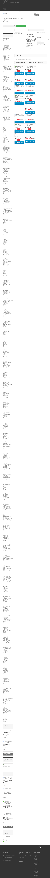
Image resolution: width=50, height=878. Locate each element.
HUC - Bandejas (6, 631)
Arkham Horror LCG (6, 642)
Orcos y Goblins (6, 258)
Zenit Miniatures (6, 427)
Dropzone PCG (5, 602)
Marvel (4, 305)
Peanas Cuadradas (6, 46)
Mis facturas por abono (7, 857)
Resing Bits (5, 375)
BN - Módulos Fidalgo (7, 534)
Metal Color (5, 475)
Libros (4, 720)
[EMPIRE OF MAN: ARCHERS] (30, 124)
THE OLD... (28, 89)
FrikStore (4, 721)
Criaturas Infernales (6, 357)
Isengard (4, 279)
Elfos (4, 269)
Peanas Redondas (6, 45)
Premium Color (5, 476)
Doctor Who (5, 676)
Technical (4, 230)
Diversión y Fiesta (6, 666)
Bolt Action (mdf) (6, 87)
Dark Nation (5, 415)
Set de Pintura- (5, 232)
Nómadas (4, 342)
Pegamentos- (5, 238)
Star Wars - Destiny (6, 653)
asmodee (4, 643)
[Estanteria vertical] (7, 730)
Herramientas (5, 488)
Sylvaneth (5, 137)
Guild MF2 (5, 401)
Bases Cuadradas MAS (7, 580)
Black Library (5, 293)
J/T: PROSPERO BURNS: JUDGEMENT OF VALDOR (8, 806)
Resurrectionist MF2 (6, 398)
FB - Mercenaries (6, 315)
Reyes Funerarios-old (7, 261)
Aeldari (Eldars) (5, 150)
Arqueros (4, 434)
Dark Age (4, 309)
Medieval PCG (5, 591)
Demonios (5, 251)
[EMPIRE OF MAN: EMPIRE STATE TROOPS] (30, 105)
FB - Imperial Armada (7, 313)
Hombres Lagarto (6, 254)
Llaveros (4, 718)
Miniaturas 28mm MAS (7, 581)
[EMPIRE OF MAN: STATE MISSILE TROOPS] (20, 115)
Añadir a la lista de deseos (42, 44)
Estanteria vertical (6, 732)
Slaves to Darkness (6, 132)
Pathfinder (5, 712)
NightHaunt (5, 125)
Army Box (5, 351)
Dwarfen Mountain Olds (7, 191)
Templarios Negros (6, 178)
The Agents (5, 683)
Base (4, 223)
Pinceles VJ (5, 454)
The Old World (5, 186)
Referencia (28, 43)
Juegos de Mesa (6, 641)
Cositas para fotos (6, 92)
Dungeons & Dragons (7, 714)
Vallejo (4, 584)
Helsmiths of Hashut (6, 117)
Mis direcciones (6, 858)
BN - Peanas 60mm (6, 528)
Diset (4, 667)
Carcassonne (5, 660)
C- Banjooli (5, 618)
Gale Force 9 (5, 535)
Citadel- (4, 221)
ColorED (4, 607)
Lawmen (4, 418)
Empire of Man (5, 193)
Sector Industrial (6, 381)
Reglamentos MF (6, 393)
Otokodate (5, 361)
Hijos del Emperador (6, 168)
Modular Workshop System (8, 300)
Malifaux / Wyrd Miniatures (7, 384)
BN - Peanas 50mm (6, 527)
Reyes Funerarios (6, 189)
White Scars (5, 183)
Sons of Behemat (6, 133)
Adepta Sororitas (6, 146)
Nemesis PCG (5, 586)
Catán (4, 659)
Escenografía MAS (6, 578)
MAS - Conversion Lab (7, 577)
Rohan (4, 272)
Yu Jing (4, 347)
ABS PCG (5, 589)
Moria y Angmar (6, 280)
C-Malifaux (5, 625)
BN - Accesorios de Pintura (8, 520)
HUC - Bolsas (5, 635)
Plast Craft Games (6, 585)
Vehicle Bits (5, 371)
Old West (4, 82)
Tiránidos (4, 179)
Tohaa (4, 346)
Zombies (4, 704)
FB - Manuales (5, 316)
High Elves (5, 194)
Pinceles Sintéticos (6, 235)
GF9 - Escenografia (6, 540)
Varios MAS (5, 579)
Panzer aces (5, 445)
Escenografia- (5, 240)
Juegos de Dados (6, 681)
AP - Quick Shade (6, 497)
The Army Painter (6, 490)
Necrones (4, 172)
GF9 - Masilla (5, 537)
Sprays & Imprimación (7, 474)
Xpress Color (5, 452)
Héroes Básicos (6, 356)
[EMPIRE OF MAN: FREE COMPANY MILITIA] (30, 66)
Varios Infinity (5, 639)
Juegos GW (5, 242)
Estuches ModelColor (7, 464)
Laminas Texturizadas (7, 598)
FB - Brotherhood (6, 311)
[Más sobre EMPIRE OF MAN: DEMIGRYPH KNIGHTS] (8, 764)
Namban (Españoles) (6, 366)
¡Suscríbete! (7, 836)
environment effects (6, 480)
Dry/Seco (4, 225)
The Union (5, 423)
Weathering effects (6, 477)
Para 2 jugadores (6, 691)
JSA (4, 340)
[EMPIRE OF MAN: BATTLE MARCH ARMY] (30, 134)
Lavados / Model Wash (7, 468)
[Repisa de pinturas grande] (8, 742)
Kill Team (4, 204)
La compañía (5, 278)
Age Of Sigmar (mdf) (6, 88)
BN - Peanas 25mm (6, 524)
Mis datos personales (7, 860)
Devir (4, 662)
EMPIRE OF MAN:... (7, 766)
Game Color (5, 466)
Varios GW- (5, 241)
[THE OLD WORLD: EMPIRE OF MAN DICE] (30, 86)
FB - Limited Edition (6, 321)
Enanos (4, 270)
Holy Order (5, 417)
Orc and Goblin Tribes (7, 190)
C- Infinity (4, 622)
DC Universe (5, 306)
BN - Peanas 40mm (6, 526)
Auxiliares (5, 483)
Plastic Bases (5, 376)
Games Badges (6, 636)
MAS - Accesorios (6, 575)
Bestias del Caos (6, 106)
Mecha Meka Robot (6, 446)
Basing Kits (5, 374)
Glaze (4, 228)
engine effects (5, 482)
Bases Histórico (6, 383)
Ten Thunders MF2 (6, 403)
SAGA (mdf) (5, 90)
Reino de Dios (5, 433)
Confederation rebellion (7, 414)
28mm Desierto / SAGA (7, 507)
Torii (4, 408)
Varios (4, 140)
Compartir (29, 48)
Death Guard (5, 162)
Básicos (4, 102)
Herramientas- (5, 237)
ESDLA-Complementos (7, 210)
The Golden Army (6, 422)
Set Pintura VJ (5, 453)
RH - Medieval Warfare (7, 438)
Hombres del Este (6, 276)
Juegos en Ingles (6, 682)
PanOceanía (5, 344)
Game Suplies (5, 426)
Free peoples (5, 115)
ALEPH (4, 335)
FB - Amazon (5, 320)
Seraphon (4, 129)
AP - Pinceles (5, 495)
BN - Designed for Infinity (7, 516)
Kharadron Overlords (6, 119)
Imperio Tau (5, 169)
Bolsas (4, 333)
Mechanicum (5, 203)
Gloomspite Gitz (6, 116)
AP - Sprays (5, 496)
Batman (4, 304)
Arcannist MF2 (5, 402)
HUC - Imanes (5, 633)
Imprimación (5, 233)
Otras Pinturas (5, 489)
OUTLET (4, 41)
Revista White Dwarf (6, 264)
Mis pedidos (5, 854)
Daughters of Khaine (6, 111)
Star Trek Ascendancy (7, 549)
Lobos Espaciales (6, 171)
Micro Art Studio (6, 550)
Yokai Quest (5, 674)
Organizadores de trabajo (7, 299)
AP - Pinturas (5, 494)
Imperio (4, 255)
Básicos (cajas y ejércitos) (7, 143)
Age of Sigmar (5, 101)
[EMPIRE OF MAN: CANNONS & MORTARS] (20, 86)
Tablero (4, 701)
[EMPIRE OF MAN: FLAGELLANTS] (30, 115)
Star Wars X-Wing (6, 699)
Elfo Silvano (5, 252)
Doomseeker (5, 656)
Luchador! (5, 687)
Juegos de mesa (6, 99)
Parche (4, 345)
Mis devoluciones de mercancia (9, 855)
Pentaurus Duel (5, 658)
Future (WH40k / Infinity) (7, 81)
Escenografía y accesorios (7, 220)
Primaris (4, 177)
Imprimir (27, 53)
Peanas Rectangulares (7, 48)
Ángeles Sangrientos (6, 153)
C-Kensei (4, 626)
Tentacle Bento (5, 657)
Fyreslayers (5, 112)
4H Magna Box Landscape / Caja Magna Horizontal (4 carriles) (7, 69)
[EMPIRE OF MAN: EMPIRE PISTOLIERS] (30, 76)
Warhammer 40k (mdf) (7, 89)
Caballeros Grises (6, 157)
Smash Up (5, 650)
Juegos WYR (5, 397)
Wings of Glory (5, 670)
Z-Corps (4, 713)
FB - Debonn (5, 322)
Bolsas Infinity (5, 638)
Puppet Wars (5, 395)
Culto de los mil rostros (7, 432)
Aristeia (4, 332)
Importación (5, 680)
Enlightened (5, 416)
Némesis (4, 428)
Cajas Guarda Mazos (6, 72)
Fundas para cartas (6, 679)
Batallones (5, 245)
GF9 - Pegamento (6, 536)
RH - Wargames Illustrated (7, 442)
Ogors (4, 127)
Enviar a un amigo (29, 50)
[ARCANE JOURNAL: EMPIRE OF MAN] (20, 66)
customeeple (5, 617)
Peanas (4, 44)
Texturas (4, 487)
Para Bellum (5, 405)
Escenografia (5, 262)
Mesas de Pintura (6, 296)
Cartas (4, 646)
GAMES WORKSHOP (7, 100)
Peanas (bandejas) (6, 49)
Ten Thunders (5, 396)
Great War (5, 443)
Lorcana (4, 74)
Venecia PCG (5, 588)
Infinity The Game (6, 327)
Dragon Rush (5, 678)
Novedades (6, 774)
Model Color (5, 463)
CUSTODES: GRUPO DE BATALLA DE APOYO (7, 781)
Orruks (4, 128)
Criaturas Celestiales (6, 360)
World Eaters (5, 181)
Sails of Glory (5, 671)
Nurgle (4, 126)
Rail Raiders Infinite (6, 692)
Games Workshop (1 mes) (7, 39)
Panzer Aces (5, 467)
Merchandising (5, 717)
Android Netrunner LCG (7, 647)
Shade (4, 227)
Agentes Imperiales (6, 151)
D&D (4, 663)
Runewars (5, 694)
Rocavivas (5, 429)
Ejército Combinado (6, 337)
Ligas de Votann (6, 170)
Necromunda (5, 219)
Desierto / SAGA (6, 79)
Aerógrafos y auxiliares (7, 472)
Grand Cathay (5, 198)
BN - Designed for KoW (7, 523)
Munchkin (4, 652)
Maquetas (5, 91)
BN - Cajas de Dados (6, 519)
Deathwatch (5, 161)
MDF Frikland (5, 609)
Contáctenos (5, 1)
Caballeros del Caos (6, 156)
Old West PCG (5, 595)
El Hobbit (4, 283)
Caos (4, 108)
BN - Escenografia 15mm (7, 518)
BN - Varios (5, 517)
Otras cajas (5, 71)
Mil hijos (4, 174)
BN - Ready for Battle (7, 533)
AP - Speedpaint (6, 493)
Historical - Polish (6, 382)
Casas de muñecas (6, 98)
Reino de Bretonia (6, 188)
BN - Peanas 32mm (6, 525)
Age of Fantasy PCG (6, 606)
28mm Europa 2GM (6, 506)
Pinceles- (4, 234)
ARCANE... (17, 69)
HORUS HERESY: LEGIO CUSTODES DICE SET (7, 793)
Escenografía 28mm (6, 77)
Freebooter (5, 310)
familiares (4, 677)
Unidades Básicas (6, 352)
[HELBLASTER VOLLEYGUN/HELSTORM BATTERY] (20, 135)
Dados (4, 616)
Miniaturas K (5, 372)
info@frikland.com (26, 864)
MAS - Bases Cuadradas (7, 551)
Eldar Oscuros (5, 166)
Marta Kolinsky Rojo (6, 457)
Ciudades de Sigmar (6, 109)
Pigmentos (5, 473)
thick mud (5, 479)
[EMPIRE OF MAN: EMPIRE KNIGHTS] (20, 76)
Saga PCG (5, 601)
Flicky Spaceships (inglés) (7, 686)
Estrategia (5, 669)
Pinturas (4, 222)
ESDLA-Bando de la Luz (7, 211)
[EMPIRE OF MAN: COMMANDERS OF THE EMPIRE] (20, 96)
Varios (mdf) (5, 97)
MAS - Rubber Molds (6, 576)
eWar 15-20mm (5, 597)
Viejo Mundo (5, 187)
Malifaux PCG (5, 599)
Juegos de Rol (5, 707)
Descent (4, 661)
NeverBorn (5, 391)
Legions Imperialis (6, 202)
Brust (4, 373)
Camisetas (5, 719)
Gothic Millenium (6, 605)
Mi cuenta (5, 852)
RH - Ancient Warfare (6, 437)
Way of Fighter (5, 703)
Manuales (4, 286)
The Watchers (5, 424)
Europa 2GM (5, 78)
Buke (4, 354)
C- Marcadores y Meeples (7, 619)
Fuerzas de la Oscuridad (7, 289)
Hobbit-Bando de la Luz (7, 214)
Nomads (4, 343)
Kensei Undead (5, 364)
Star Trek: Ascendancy (7, 697)
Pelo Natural (5, 456)
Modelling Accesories (7, 377)
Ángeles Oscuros (6, 152)
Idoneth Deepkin (6, 118)
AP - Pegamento (6, 500)
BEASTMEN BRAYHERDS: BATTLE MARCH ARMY (8, 818)
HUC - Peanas (5, 632)
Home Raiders (5, 326)
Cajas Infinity (5, 329)
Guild (4, 387)
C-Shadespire (5, 629)
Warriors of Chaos (6, 192)
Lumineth (4, 121)
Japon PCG (5, 590)
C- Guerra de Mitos (6, 620)
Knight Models (5, 303)
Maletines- (5, 239)
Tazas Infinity (5, 637)
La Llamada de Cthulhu (7, 711)
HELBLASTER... (18, 138)
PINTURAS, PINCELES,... (7, 449)
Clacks (4, 673)
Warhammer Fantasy (6, 244)
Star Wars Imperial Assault (7, 698)
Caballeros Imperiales (7, 158)
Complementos (5, 608)
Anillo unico (5, 708)
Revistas (4, 436)
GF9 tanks (5, 547)
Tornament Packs (6, 331)
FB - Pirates (5, 314)
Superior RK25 (5, 462)
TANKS (4, 672)
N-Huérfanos (5, 431)
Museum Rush (5, 684)
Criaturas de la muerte (7, 362)
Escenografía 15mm (6, 84)
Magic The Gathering (6, 640)
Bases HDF (5, 380)
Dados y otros (5, 709)
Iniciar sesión (5, 0)
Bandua (4, 515)
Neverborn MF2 (5, 404)
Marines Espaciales (6, 173)
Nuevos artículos (6, 38)
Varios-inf (4, 334)
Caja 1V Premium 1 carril (7, 54)
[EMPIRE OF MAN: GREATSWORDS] (20, 124)
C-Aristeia (5, 628)
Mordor (4, 273)
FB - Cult (4, 319)
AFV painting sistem (6, 484)
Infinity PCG (5, 587)
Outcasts (4, 392)
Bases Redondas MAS (7, 582)
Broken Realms (5, 105)
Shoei (4, 363)
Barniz (4, 486)
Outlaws (4, 421)
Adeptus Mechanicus (6, 148)
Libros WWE (5, 413)
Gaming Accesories (6, 378)
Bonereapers (5, 107)
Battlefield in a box (6, 548)
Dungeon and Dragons (7, 710)
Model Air (4, 469)
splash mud (5, 478)
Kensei (4, 350)
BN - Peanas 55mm (6, 529)
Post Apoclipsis (6, 600)
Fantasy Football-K (6, 367)
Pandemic (5, 693)
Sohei (4, 355)
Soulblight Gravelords (7, 135)
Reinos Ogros (5, 259)
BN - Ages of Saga (6, 531)
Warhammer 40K (6, 141)
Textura (4, 229)
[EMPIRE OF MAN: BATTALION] (30, 95)
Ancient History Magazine (7, 444)
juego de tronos (5, 651)
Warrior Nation (5, 425)
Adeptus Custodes (6, 147)
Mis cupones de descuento (8, 862)
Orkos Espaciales (6, 176)
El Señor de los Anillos (7, 265)
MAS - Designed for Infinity (8, 558)
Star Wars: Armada (6, 700)
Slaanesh (4, 131)
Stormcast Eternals (6, 136)
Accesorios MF (5, 386)
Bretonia (4, 249)
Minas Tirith (5, 271)
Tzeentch (4, 138)
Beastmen (5, 197)
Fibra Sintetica (5, 455)
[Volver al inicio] (4, 30)
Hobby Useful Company (7, 630)
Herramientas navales (7, 301)
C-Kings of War (5, 627)
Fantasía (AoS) (5, 80)
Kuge (4, 353)
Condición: (28, 45)
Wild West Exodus (6, 412)
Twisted (4, 394)
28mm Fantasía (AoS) (7, 510)
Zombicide (5, 435)
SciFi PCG (5, 592)
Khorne (4, 120)
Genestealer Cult (6, 167)
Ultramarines (5, 180)
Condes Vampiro (6, 110)
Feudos (4, 274)
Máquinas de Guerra (6, 365)
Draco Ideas (5, 668)
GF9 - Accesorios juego (7, 544)
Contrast (4, 231)
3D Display (5, 95)
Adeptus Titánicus (6, 149)
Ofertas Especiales (6, 40)
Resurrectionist (5, 388)
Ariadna (4, 336)
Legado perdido (5, 690)
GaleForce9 (5, 323)
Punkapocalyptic (6, 406)
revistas (4, 485)
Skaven (4, 130)
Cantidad (39, 37)
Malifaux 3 (5, 385)
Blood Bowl (5, 243)
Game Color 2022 (6, 465)
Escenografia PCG (6, 596)
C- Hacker (5, 621)
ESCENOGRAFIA (6, 503)
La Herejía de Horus (6, 201)
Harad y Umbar (5, 275)
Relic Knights (5, 407)
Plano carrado (5, 458)
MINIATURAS (5, 302)
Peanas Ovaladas (6, 47)
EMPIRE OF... (28, 69)
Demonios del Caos (6, 163)
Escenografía (5, 139)
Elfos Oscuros (5, 253)
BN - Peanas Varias (6, 530)
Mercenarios (5, 341)
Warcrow (4, 411)
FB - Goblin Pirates (6, 312)
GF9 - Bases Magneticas (7, 541)
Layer (4, 224)
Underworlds (5, 218)
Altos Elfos (5, 248)
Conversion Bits (6, 370)
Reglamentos (5, 142)
